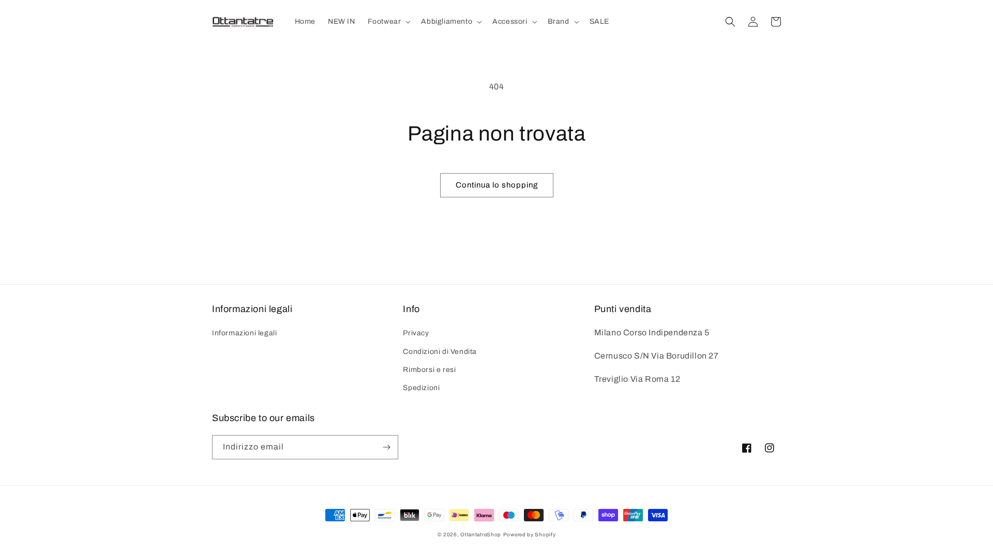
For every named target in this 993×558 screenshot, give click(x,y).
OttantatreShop (480, 534)
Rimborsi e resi (429, 370)
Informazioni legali (244, 333)
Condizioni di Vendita (440, 351)
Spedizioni (421, 388)
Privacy (416, 333)
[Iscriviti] (386, 447)
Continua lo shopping (497, 185)
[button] (388, 22)
